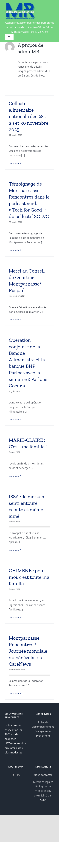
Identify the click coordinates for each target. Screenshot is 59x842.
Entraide (43, 722)
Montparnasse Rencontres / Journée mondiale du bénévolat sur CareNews (28, 651)
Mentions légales (43, 782)
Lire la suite (14, 163)
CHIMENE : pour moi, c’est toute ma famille (29, 577)
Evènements (43, 735)
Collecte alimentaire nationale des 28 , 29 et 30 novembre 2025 (28, 116)
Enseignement (43, 731)
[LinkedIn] (18, 775)
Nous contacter (43, 775)
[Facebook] (13, 775)
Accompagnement (43, 726)
